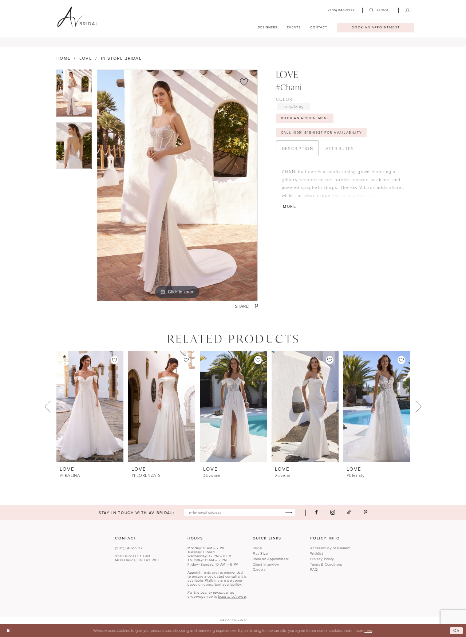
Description (297, 148)
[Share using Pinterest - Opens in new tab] (256, 306)
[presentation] (89, 406)
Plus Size (260, 553)
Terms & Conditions (326, 564)
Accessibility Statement (330, 548)
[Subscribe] (289, 513)
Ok (456, 630)
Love (85, 58)
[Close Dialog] (8, 631)
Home (63, 58)
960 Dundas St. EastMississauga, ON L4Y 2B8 (136, 558)
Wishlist (316, 553)
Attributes (339, 148)
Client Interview (266, 564)
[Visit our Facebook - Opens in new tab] (316, 512)
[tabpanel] (74, 96)
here (368, 630)
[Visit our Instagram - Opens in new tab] (332, 512)
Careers (259, 569)
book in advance (232, 596)
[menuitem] (342, 10)
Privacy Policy (322, 559)
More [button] (289, 206)
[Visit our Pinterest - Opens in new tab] (365, 512)
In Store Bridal (121, 58)
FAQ (313, 569)
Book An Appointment (305, 117)
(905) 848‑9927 (128, 548)
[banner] (77, 17)
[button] (407, 10)
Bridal (257, 548)
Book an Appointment (271, 559)
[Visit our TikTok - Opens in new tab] (349, 512)
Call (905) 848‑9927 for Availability (321, 132)
